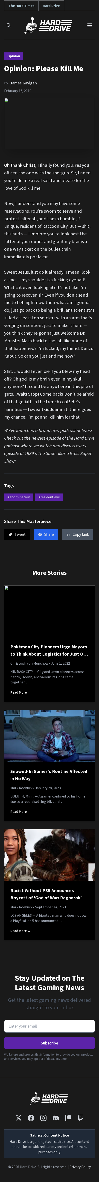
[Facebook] (31, 1118)
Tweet (20, 534)
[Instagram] (43, 1118)
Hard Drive (51, 5)
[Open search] (9, 25)
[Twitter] (18, 1118)
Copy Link (81, 534)
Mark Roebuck (21, 788)
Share (49, 534)
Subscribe (49, 1043)
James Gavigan (23, 83)
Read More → (20, 692)
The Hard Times (21, 5)
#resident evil (49, 497)
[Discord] (56, 1118)
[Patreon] (68, 1118)
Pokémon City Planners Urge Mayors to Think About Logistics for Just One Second (49, 654)
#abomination (18, 497)
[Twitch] (81, 1118)
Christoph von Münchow (29, 663)
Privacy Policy (80, 1166)
